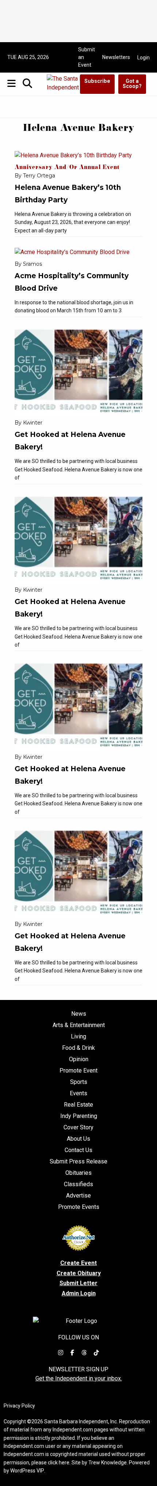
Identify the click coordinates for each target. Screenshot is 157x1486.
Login (143, 57)
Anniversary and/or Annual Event (67, 167)
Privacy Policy (19, 1406)
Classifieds (78, 1184)
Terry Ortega (39, 175)
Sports (78, 1082)
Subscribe (97, 81)
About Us (78, 1139)
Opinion (78, 1059)
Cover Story (78, 1127)
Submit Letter (78, 1283)
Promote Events (78, 1207)
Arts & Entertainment (79, 1025)
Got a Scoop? (132, 83)
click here (58, 1462)
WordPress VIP (27, 1471)
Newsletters (116, 57)
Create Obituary (79, 1273)
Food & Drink (78, 1048)
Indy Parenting (78, 1116)
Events (78, 1093)
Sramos (32, 264)
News (78, 1014)
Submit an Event (86, 57)
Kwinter (32, 422)
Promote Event (78, 1071)
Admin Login (79, 1293)
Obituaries (78, 1173)
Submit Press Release (78, 1162)
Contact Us (78, 1150)
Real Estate (78, 1105)
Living (78, 1037)
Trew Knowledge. (108, 1462)
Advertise (78, 1196)
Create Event (78, 1262)
